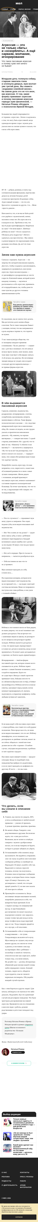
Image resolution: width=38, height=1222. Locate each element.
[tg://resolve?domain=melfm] (4, 1164)
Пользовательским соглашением (13, 1208)
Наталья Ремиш (17, 1049)
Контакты (24, 1172)
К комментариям (19, 1063)
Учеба (13, 9)
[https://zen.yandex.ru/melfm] (10, 1164)
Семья (5, 9)
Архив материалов (26, 1186)
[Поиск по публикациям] (3, 3)
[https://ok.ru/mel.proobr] (35, 1164)
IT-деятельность (9, 1185)
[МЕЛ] (19, 3)
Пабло (23, 1181)
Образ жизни (24, 9)
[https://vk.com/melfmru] (16, 1164)
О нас (4, 1172)
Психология (8, 40)
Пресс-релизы (26, 1177)
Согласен (19, 1217)
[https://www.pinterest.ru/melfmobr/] (29, 1164)
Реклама (6, 1177)
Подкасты (6, 1181)
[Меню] (35, 3)
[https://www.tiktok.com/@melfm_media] (22, 1164)
